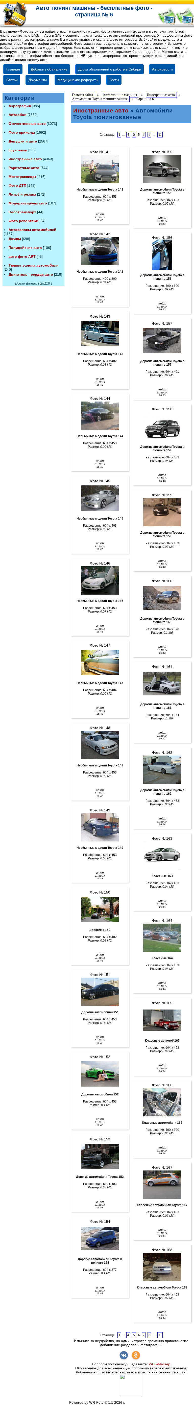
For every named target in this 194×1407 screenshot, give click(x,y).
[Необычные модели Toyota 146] (100, 580)
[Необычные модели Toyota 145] (100, 498)
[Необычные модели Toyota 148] (100, 745)
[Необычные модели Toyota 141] (100, 169)
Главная (13, 69)
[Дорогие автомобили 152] (100, 1074)
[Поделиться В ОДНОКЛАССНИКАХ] (136, 1355)
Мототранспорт (22, 177)
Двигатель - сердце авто (31, 274)
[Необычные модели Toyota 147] (100, 662)
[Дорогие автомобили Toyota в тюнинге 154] (100, 1239)
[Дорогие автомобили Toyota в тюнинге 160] (162, 598)
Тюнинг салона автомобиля (33, 265)
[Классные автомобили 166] (162, 1102)
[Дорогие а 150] (100, 909)
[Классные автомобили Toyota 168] (162, 1267)
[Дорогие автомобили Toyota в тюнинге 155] (162, 169)
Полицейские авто (25, 248)
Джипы (15, 239)
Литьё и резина (22, 194)
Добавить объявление (49, 69)
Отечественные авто (27, 124)
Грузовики (18, 150)
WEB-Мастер (159, 1364)
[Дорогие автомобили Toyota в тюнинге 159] (162, 512)
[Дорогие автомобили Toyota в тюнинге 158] (162, 426)
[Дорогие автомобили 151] (100, 992)
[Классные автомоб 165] (162, 1020)
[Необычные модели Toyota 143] (100, 333)
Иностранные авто (25, 159)
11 (160, 134)
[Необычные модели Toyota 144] (100, 416)
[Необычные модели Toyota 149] (100, 827)
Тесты (114, 80)
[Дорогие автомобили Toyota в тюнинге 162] (162, 770)
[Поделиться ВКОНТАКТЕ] (123, 1355)
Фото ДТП (17, 185)
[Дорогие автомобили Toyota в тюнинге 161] (162, 684)
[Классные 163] (162, 855)
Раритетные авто (24, 168)
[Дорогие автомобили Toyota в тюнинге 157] (162, 340)
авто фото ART (22, 256)
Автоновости (162, 69)
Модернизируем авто (28, 203)
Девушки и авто (23, 141)
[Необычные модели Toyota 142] (100, 251)
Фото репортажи (23, 221)
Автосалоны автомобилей (32, 230)
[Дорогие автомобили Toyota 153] (100, 1156)
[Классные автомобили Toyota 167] (162, 1184)
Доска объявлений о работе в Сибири (109, 69)
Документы (38, 80)
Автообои (18, 115)
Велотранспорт (22, 212)
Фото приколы (22, 132)
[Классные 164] (162, 938)
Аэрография (20, 106)
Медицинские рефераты (78, 80)
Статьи (12, 80)
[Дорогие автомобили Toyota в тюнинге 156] (162, 255)
